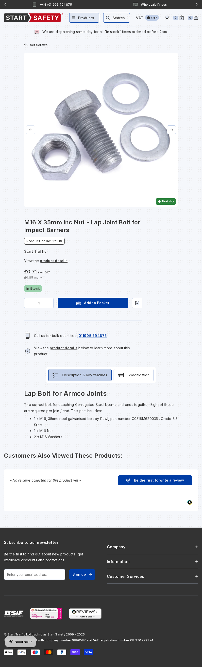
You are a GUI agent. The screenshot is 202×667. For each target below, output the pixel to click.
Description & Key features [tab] (84, 375)
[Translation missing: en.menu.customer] (167, 18)
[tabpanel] (101, 414)
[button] (155, 480)
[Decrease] (28, 303)
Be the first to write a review (159, 480)
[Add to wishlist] (137, 303)
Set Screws (39, 45)
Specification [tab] (139, 375)
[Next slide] (196, 4)
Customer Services (125, 576)
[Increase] (49, 303)
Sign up (79, 574)
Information (118, 561)
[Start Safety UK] (33, 18)
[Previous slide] (5, 4)
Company (116, 546)
